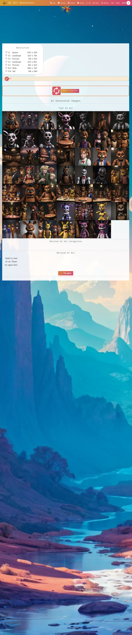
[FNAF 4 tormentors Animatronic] (48, 211)
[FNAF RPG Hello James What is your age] (48, 120)
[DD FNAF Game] (66, 175)
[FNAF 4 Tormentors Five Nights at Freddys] (11, 211)
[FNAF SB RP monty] (66, 229)
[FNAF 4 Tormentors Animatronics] (66, 193)
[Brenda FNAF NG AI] (84, 157)
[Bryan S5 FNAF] (102, 157)
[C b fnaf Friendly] (120, 157)
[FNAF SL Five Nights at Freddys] (102, 229)
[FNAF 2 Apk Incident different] (29, 193)
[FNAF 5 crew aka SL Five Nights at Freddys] (84, 211)
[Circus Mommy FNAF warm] (29, 175)
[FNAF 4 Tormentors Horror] (84, 193)
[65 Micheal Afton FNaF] (84, 138)
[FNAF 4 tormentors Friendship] (29, 211)
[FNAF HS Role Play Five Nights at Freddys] (11, 229)
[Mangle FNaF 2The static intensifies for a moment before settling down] (84, 120)
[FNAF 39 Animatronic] (48, 193)
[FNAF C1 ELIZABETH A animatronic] (120, 211)
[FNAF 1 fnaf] (11, 193)
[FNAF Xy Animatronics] (120, 175)
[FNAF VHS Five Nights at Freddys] (11, 120)
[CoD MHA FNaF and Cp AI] (48, 175)
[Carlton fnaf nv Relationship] (11, 175)
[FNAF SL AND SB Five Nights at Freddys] (84, 229)
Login (112, 3)
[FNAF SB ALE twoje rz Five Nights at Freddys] (29, 229)
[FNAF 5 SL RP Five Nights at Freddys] (66, 211)
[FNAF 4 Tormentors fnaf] (102, 193)
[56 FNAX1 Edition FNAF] (66, 138)
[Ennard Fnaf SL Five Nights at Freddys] (84, 175)
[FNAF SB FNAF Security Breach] (48, 229)
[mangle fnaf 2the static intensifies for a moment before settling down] (120, 120)
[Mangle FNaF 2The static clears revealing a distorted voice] (66, 120)
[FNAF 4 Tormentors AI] (120, 193)
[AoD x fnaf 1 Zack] (120, 138)
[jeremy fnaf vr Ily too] (102, 120)
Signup (118, 3)
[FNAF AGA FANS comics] (102, 211)
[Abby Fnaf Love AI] (102, 138)
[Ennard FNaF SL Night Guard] (102, 175)
